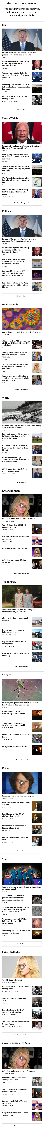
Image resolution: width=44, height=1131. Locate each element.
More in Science (21, 760)
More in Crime (21, 851)
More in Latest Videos (21, 1126)
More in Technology (21, 666)
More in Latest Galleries (21, 1035)
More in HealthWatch (21, 389)
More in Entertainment (21, 573)
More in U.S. (21, 110)
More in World (21, 482)
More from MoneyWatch (21, 203)
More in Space (21, 944)
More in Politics (21, 296)
